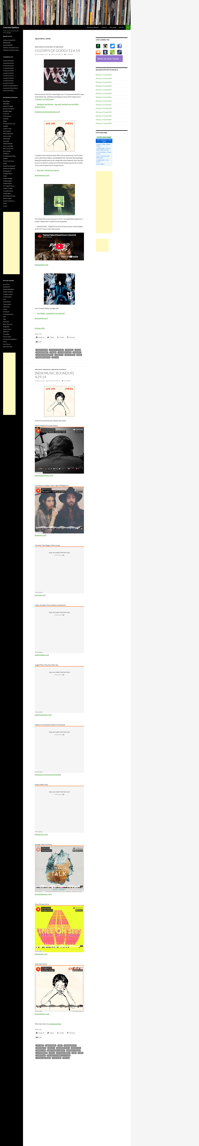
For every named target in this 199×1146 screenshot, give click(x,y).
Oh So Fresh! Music (8, 161)
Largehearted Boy (55, 1024)
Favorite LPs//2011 (8, 75)
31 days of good (44, 47)
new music (47, 369)
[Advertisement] (104, 202)
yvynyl (5, 203)
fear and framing (42, 352)
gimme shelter (41, 1048)
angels (78, 350)
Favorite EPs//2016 (8, 68)
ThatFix (5, 176)
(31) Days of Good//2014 (104, 93)
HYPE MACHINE (104, 137)
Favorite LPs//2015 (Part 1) (10, 85)
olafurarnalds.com (41, 655)
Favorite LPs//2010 (8, 73)
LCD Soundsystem (8, 314)
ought (52, 1053)
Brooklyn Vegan (7, 111)
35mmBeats (6, 101)
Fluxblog (5, 126)
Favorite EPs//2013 (8, 60)
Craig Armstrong (7, 294)
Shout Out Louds (7, 324)
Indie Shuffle (6, 138)
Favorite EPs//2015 (8, 65)
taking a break (7, 42)
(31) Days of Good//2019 (104, 112)
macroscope (76, 1048)
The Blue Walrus (7, 181)
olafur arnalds (42, 1053)
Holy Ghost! (6, 307)
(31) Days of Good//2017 (104, 105)
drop (60, 1045)
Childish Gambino (8, 292)
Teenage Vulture (7, 173)
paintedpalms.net (41, 265)
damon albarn (51, 1045)
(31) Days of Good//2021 (104, 119)
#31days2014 (40, 328)
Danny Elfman (7, 302)
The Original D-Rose (8, 186)
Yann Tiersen (6, 344)
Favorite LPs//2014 (8, 83)
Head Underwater (8, 133)
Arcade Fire (6, 284)
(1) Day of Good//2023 (9, 40)
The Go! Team (7, 336)
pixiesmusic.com (41, 834)
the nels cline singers (43, 1058)
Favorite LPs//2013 (8, 80)
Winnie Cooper (7, 198)
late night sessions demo (45, 355)
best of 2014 (54, 47)
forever (53, 352)
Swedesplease (7, 171)
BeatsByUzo (6, 287)
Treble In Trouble (7, 188)
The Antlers (6, 334)
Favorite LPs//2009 (8, 70)
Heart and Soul (7, 136)
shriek (79, 355)
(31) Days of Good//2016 (104, 101)
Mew (4, 319)
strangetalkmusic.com (43, 894)
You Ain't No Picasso (8, 201)
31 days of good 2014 (56, 350)
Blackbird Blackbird (8, 289)
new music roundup (58, 369)
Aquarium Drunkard (8, 108)
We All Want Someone (9, 196)
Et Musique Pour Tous (9, 123)
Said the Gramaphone (9, 168)
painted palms (70, 355)
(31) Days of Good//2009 (104, 75)
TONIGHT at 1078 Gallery (44, 99)
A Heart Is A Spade (8, 106)
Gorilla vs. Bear (7, 128)
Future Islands (7, 304)
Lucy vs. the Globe (8, 146)
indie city (51, 1048)
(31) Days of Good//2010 (104, 78)
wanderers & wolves (43, 357)
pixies (74, 1053)
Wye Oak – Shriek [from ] (48, 170)
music (61, 47)
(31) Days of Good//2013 (104, 90)
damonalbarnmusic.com (43, 475)
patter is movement (63, 1053)
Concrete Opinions (11, 27)
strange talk (41, 1055)
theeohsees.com (41, 954)
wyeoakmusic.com (42, 175)
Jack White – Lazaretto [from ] (51, 313)
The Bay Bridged (7, 178)
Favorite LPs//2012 (8, 78)
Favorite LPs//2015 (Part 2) (10, 88)
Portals (5, 163)
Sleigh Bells (6, 326)
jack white (77, 352)
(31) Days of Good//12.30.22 (11, 50)
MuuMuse (6, 153)
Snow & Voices (7, 329)
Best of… (121, 27)
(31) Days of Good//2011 (104, 82)
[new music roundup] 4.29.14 (54, 375)
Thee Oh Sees (57, 1058)
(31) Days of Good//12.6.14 (57, 50)
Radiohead (6, 321)
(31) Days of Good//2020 (104, 116)
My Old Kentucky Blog (9, 156)
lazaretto (59, 355)
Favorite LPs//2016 (8, 90)
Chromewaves (7, 116)
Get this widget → (100, 164)
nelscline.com (40, 595)
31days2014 (69, 350)
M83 (4, 317)
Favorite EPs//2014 (8, 63)
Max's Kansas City (8, 148)
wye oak (55, 357)
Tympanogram (7, 193)
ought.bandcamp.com (43, 715)
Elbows (5, 121)
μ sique (5, 206)
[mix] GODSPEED (8, 45)
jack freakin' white (65, 352)
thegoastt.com (40, 535)
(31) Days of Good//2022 (104, 123)
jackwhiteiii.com (41, 318)
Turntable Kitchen (8, 191)
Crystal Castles (7, 297)
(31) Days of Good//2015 (104, 97)
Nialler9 (5, 158)
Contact (104, 27)
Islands (5, 309)
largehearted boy (63, 1048)
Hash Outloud (7, 131)
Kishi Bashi (6, 312)
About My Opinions (93, 27)
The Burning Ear (7, 183)
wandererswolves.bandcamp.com (47, 112)
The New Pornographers (10, 339)
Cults (4, 299)
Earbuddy (5, 118)
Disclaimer (113, 27)
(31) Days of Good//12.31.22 (11, 47)
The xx (5, 341)
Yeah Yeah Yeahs (7, 346)
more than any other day (56, 1050)
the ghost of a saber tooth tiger (59, 1055)
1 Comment (70, 54)
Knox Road (6, 141)
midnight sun (41, 1050)
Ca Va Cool (6, 113)
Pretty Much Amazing (9, 166)
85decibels (6, 103)
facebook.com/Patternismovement (47, 775)
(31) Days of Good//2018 (104, 108)
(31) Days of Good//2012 (104, 86)
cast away (40, 1045)
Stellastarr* (6, 331)
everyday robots (70, 1045)
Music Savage (7, 151)
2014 (36, 47)
